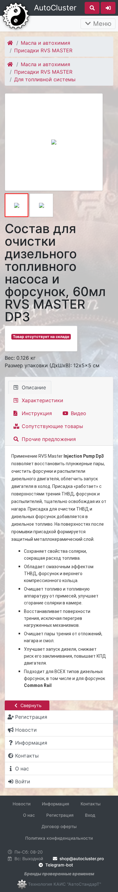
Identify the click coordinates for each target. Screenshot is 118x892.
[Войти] (108, 8)
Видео (77, 413)
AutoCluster (55, 7)
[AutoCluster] (16, 15)
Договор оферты (59, 826)
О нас (29, 815)
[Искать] (92, 8)
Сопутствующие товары (51, 426)
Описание (33, 387)
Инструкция (36, 413)
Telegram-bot (58, 864)
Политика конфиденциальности (59, 838)
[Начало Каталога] (10, 43)
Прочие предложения (48, 439)
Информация (55, 803)
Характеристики (41, 400)
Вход (90, 815)
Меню (101, 23)
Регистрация (60, 815)
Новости (22, 803)
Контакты (91, 803)
